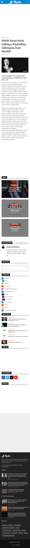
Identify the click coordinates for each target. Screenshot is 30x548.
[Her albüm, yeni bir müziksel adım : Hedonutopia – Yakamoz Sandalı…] (4, 491)
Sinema (20, 533)
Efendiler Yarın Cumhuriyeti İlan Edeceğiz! (15, 228)
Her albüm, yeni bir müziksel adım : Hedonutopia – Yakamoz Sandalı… (16, 490)
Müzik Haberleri (6, 533)
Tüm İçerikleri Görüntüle (21, 242)
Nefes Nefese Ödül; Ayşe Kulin (15, 342)
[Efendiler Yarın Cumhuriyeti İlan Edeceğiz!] (4, 336)
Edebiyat (4, 525)
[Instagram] (11, 377)
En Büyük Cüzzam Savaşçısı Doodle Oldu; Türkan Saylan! (15, 208)
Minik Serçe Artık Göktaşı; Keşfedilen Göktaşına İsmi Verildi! (17, 325)
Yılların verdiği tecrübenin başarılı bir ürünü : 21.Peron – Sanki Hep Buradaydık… (18, 508)
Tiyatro (26, 533)
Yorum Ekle (11, 504)
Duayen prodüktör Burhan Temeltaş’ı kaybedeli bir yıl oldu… (15, 189)
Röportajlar (14, 533)
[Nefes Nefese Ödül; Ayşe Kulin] (4, 342)
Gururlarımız (5, 37)
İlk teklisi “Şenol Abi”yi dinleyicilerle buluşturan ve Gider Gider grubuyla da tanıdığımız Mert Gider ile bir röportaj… (17, 514)
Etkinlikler (10, 525)
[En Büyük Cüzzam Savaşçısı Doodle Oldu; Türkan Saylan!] (4, 330)
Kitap (17, 528)
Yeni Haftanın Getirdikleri (8, 535)
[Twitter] (7, 377)
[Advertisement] (15, 21)
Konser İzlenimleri (6, 530)
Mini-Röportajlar (16, 530)
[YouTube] (16, 377)
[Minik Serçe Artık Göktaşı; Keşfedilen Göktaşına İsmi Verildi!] (4, 324)
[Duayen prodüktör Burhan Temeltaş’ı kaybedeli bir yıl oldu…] (4, 319)
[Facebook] (3, 377)
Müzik (23, 530)
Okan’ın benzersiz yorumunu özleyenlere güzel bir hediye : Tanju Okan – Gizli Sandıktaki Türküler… (18, 501)
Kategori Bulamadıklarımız (8, 528)
